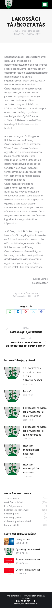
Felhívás (27, 391)
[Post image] (12, 373)
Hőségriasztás (23, 539)
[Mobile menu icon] (45, 4)
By (19, 296)
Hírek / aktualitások (29, 293)
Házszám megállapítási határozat (31, 449)
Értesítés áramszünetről (28, 559)
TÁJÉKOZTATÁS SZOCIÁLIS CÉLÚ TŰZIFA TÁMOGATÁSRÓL (32, 374)
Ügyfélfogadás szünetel (28, 549)
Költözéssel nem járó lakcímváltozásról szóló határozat (35, 412)
